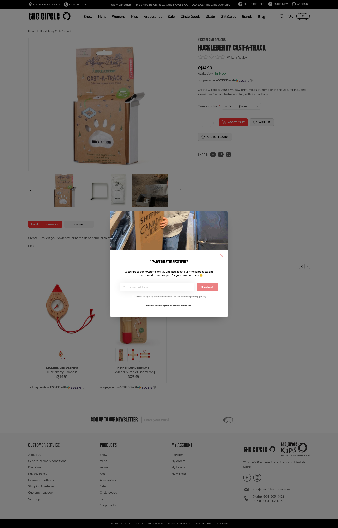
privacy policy (198, 296)
